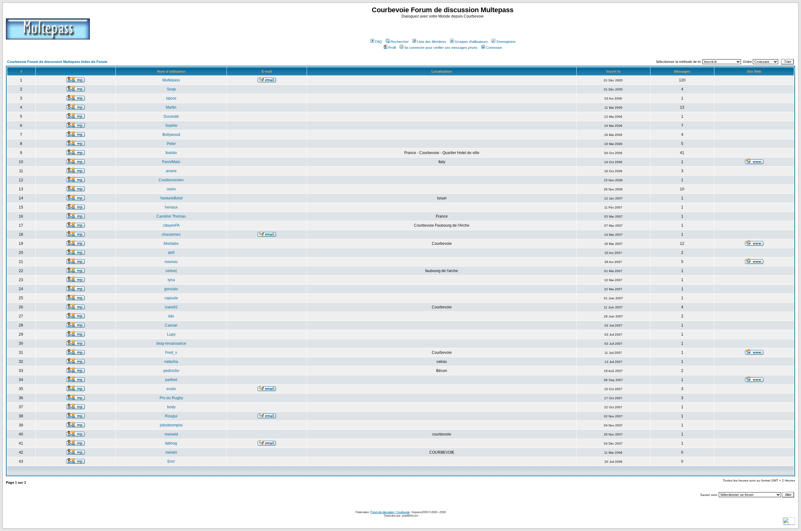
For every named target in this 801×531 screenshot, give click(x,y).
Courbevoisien (171, 180)
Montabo (171, 243)
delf (171, 252)
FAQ (378, 42)
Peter (171, 144)
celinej (171, 271)
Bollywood (171, 134)
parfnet (171, 380)
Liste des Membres (431, 42)
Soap (171, 89)
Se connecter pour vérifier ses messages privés (440, 47)
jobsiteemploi (171, 425)
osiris (171, 189)
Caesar (171, 325)
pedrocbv (171, 371)
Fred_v (171, 352)
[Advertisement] (443, 27)
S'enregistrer (506, 42)
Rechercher (399, 42)
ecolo (171, 389)
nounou (171, 262)
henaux (171, 207)
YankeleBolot (171, 198)
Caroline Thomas (171, 216)
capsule (171, 298)
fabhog (171, 443)
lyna (171, 280)
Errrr (171, 461)
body (171, 407)
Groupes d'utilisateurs (471, 42)
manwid (171, 434)
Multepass (171, 80)
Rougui (171, 416)
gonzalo (171, 289)
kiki (171, 316)
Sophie (171, 125)
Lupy (171, 334)
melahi (171, 452)
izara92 (171, 307)
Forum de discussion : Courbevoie (390, 512)
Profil (392, 47)
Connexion (494, 47)
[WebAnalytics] (789, 523)
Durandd (171, 116)
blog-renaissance (171, 343)
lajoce (171, 98)
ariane (171, 171)
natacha (171, 361)
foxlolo (171, 153)
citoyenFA (171, 225)
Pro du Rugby (171, 398)
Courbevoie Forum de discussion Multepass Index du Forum (57, 62)
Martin (171, 107)
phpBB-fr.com (410, 515)
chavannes (171, 234)
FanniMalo (171, 162)
